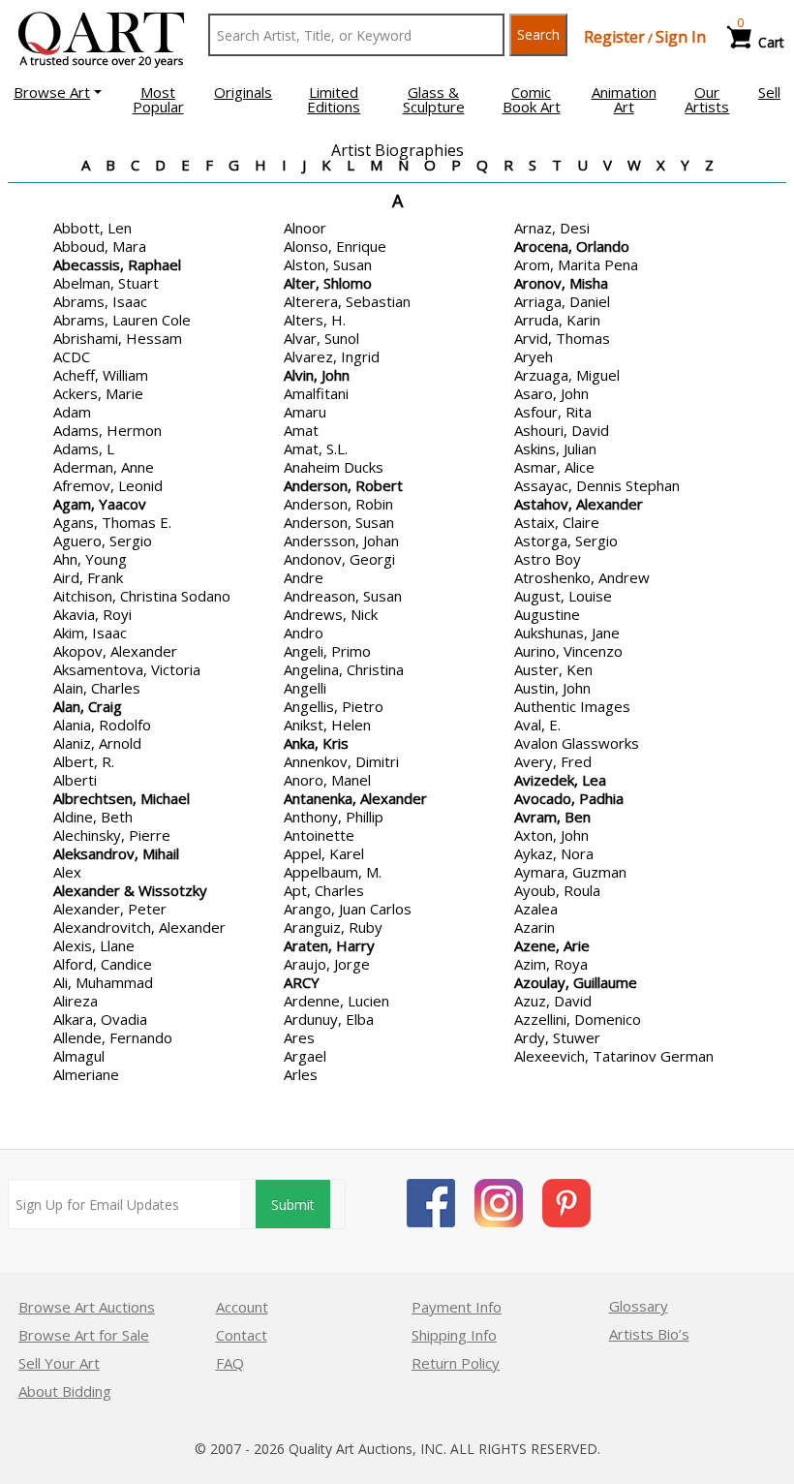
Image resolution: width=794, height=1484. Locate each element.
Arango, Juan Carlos (348, 908)
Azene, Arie (552, 945)
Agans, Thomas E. (112, 522)
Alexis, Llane (94, 945)
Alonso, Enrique (335, 246)
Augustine (547, 614)
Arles (301, 1074)
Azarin (534, 927)
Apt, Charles (324, 890)
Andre (303, 577)
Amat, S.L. (316, 448)
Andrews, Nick (331, 614)
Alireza (75, 1000)
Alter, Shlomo (328, 283)
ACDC (71, 356)
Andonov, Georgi (339, 559)
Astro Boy (547, 559)
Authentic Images (572, 706)
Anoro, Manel (327, 779)
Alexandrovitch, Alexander (139, 927)
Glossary (638, 1305)
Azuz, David (553, 1000)
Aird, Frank (88, 577)
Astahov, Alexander (578, 503)
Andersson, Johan (341, 540)
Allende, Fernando (112, 1037)
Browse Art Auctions (86, 1306)
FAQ (230, 1363)
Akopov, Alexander (115, 651)
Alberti (75, 779)
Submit (293, 1204)
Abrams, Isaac (100, 301)
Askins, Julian (555, 448)
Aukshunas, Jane (567, 632)
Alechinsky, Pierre (111, 835)
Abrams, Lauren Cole (122, 319)
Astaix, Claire (556, 522)
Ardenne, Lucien (336, 1000)
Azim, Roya (551, 964)
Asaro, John (551, 393)
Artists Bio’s (649, 1334)
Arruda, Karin (557, 319)
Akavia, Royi (92, 614)
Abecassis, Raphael (117, 264)
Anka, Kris (316, 743)
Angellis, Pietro (333, 706)
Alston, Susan (328, 264)
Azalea (536, 908)
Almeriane (86, 1074)
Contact (241, 1335)
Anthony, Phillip (333, 816)
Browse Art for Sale (83, 1335)
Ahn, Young (90, 559)
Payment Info (457, 1306)
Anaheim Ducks (333, 467)
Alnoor (305, 227)
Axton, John (551, 835)
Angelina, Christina (344, 669)
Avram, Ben (552, 816)
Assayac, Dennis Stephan (597, 485)
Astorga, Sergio (566, 540)
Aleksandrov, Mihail (116, 853)
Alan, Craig (87, 706)
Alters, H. (315, 319)
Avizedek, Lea (560, 779)
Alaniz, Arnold (97, 743)
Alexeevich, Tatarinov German (614, 1056)
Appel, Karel (324, 853)
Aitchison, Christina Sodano (141, 595)
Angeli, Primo (327, 651)
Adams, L (83, 448)
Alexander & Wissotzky (130, 890)
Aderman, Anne (103, 467)
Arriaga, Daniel (562, 301)
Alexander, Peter (110, 908)
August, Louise (563, 595)
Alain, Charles (96, 687)
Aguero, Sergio (102, 540)
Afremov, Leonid (108, 485)
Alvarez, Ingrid (332, 356)
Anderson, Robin (338, 503)
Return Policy (456, 1363)
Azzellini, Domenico (577, 1019)
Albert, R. (83, 761)
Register (614, 36)
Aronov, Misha (561, 283)
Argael (305, 1056)
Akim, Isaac (90, 632)
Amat (301, 430)
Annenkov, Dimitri (341, 761)
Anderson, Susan (339, 522)
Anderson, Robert (343, 485)
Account (242, 1306)
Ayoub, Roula (557, 890)
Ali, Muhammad (103, 982)
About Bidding (64, 1391)
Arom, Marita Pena (576, 264)
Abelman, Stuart (106, 283)
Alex (67, 871)
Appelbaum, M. (333, 871)
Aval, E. (537, 724)
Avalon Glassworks (576, 743)
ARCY (302, 982)
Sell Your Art (59, 1363)
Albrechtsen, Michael (121, 798)
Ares (299, 1037)
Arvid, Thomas (562, 338)
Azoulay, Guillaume (575, 982)
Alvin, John (317, 375)
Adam (72, 411)
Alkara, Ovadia (100, 1019)
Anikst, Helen (327, 724)
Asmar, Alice (554, 467)
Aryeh (533, 356)
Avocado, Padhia (569, 798)
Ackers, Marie (98, 393)
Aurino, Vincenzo (568, 651)
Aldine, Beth (93, 816)
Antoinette (319, 835)
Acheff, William (100, 375)
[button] (58, 92)
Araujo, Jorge (327, 964)
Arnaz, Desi (552, 227)
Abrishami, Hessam (117, 338)
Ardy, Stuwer (557, 1037)
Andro (303, 632)
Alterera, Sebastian (347, 301)
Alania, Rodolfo (102, 724)
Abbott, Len (92, 227)
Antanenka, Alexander (355, 798)
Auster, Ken (553, 669)
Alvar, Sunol (321, 338)
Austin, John (552, 687)
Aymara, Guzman (570, 871)
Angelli (305, 687)
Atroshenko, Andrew (582, 577)
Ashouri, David (561, 430)
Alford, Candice (102, 964)
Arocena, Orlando (571, 246)
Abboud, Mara (99, 246)
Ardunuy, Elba (329, 1019)
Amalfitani (316, 393)
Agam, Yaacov (99, 503)
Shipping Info (454, 1335)
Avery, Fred (553, 761)
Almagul (79, 1056)
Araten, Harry (329, 945)
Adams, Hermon (107, 430)
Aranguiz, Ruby (333, 927)
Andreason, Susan (343, 595)
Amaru (305, 411)
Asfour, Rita (553, 411)
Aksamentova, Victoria (126, 669)
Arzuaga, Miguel (567, 375)
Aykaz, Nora (554, 853)
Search (538, 34)
